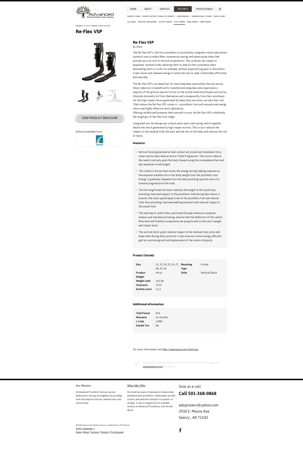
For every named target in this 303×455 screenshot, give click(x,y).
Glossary (131, 22)
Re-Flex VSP (105, 26)
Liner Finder (205, 22)
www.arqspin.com (153, 366)
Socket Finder (165, 22)
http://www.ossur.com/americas (180, 349)
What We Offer (136, 385)
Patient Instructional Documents (158, 16)
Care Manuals (183, 16)
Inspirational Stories (202, 16)
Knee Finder (192, 22)
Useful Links (219, 16)
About (148, 9)
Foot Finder (179, 22)
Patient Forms (133, 16)
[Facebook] (180, 430)
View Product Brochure (100, 118)
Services (165, 9)
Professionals (204, 9)
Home (133, 9)
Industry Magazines (147, 22)
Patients (183, 9)
